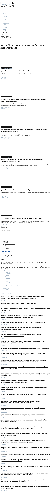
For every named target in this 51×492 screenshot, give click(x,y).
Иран (7, 279)
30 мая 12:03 (4, 384)
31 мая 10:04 (4, 312)
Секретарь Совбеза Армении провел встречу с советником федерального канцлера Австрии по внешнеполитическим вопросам (23, 316)
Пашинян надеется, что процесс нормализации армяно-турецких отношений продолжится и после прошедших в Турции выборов (24, 473)
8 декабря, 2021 (4, 168)
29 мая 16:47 (4, 451)
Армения (8, 273)
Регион (4, 13)
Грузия (8, 281)
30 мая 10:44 (4, 405)
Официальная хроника (8, 10)
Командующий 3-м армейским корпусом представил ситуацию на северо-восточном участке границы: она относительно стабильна (23, 297)
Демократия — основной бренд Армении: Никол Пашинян (18, 303)
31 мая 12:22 (4, 300)
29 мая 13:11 (4, 470)
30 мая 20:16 (4, 350)
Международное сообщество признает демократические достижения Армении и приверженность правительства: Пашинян (25, 480)
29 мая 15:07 (4, 456)
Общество (5, 16)
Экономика (5, 15)
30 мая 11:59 (4, 398)
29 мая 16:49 (4, 444)
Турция (8, 282)
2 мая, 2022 (3, 78)
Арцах (7, 275)
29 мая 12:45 (4, 490)
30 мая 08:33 (4, 424)
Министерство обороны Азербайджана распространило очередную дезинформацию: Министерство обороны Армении (21, 401)
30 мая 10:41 (4, 412)
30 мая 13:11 (4, 371)
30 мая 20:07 (4, 364)
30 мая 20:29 (4, 324)
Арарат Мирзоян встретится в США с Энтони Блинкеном (18, 71)
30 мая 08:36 (4, 417)
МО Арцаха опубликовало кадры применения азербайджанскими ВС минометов (25, 348)
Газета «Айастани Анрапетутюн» (11, 256)
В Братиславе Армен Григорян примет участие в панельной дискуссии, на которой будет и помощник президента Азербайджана (23, 441)
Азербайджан (10, 284)
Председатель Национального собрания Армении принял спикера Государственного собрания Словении (21, 335)
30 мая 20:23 (4, 331)
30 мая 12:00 (4, 391)
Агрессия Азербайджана (13, 285)
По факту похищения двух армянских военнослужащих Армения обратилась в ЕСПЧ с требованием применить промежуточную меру (24, 427)
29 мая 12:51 (4, 484)
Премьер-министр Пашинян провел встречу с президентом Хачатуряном (23, 415)
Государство (6, 12)
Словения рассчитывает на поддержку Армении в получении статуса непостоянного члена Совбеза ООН (21, 328)
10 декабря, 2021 (5, 138)
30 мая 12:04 (4, 377)
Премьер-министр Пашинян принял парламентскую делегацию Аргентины (23, 322)
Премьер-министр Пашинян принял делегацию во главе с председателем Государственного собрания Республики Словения (23, 354)
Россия (8, 278)
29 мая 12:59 (4, 477)
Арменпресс (6, 254)
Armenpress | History (8, 255)
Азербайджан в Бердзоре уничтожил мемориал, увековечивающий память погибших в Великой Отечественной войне (23, 381)
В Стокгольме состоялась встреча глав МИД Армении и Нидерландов (21, 218)
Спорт (4, 19)
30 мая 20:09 (4, 357)
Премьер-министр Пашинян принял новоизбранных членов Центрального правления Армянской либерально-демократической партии (23, 360)
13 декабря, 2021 (5, 108)
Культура (5, 17)
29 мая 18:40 (4, 437)
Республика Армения (5, 77)
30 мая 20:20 (4, 345)
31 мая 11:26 (4, 306)
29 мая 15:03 (4, 463)
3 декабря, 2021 (4, 226)
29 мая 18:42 (4, 431)
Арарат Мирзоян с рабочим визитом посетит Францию (17, 190)
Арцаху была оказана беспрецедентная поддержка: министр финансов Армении (25, 454)
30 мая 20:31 (4, 319)
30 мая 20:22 (4, 338)
